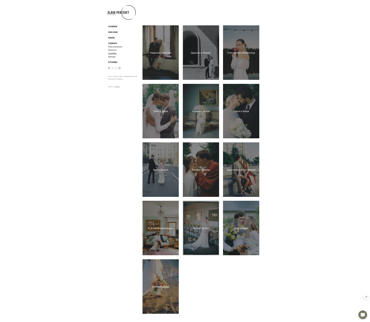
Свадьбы (112, 53)
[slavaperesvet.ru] (122, 12)
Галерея (112, 26)
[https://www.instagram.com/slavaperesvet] (113, 67)
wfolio (117, 86)
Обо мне (113, 32)
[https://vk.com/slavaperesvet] (109, 67)
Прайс (111, 37)
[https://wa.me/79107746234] (116, 67)
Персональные (115, 46)
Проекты (112, 50)
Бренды (112, 56)
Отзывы (112, 62)
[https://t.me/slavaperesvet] (119, 67)
